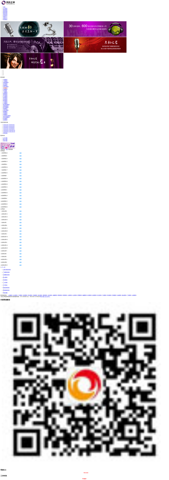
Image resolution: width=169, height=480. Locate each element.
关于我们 (5, 8)
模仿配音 (5, 100)
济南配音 (114, 295)
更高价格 (5, 133)
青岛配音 (109, 295)
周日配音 (5, 279)
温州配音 (94, 295)
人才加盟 (5, 282)
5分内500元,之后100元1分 (9, 130)
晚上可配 (5, 139)
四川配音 (30, 295)
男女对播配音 (6, 117)
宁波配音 (104, 295)
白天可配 (5, 138)
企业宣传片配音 (7, 115)
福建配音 (84, 295)
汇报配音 (5, 103)
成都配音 (55, 295)
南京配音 (40, 295)
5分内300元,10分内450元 (9, 126)
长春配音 (119, 295)
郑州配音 (65, 295)
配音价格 (5, 13)
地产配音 (5, 83)
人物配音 (5, 92)
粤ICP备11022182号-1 (45, 296)
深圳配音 (25, 295)
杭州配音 (89, 295)
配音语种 (5, 12)
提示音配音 (5, 107)
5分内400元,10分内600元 (9, 127)
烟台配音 (124, 295)
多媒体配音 (5, 82)
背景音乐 (5, 15)
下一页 (3, 267)
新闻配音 (5, 108)
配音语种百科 (6, 287)
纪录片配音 (5, 110)
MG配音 (5, 90)
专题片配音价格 (7, 269)
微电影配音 (5, 106)
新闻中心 (5, 18)
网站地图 (5, 292)
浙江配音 (99, 295)
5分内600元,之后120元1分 (9, 131)
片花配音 (5, 101)
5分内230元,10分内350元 (9, 124)
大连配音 (70, 295)
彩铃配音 (5, 99)
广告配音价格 (6, 272)
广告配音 (5, 81)
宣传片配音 (5, 86)
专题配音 (5, 79)
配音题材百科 (6, 290)
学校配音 (5, 112)
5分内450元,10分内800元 (9, 128)
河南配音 (35, 295)
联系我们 (5, 19)
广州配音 (20, 295)
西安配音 (60, 295)
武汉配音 (50, 295)
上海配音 (10, 295)
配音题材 (5, 9)
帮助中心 (5, 16)
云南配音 (134, 295)
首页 (4, 7)
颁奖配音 (5, 93)
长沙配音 (75, 295)
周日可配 (5, 140)
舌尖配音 (5, 96)
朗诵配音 (5, 111)
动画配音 (5, 89)
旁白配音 (5, 118)
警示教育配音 (6, 104)
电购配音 (5, 85)
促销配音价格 (6, 274)
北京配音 (15, 295)
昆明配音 (80, 295)
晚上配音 (5, 277)
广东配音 (129, 295)
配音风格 (5, 11)
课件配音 (5, 94)
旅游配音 (5, 119)
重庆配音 (45, 295)
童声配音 (5, 97)
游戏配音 (5, 114)
